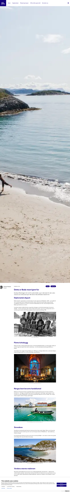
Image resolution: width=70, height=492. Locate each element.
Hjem (9, 3)
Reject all (61, 485)
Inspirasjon (53, 286)
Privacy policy (9, 488)
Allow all (61, 483)
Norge (47, 286)
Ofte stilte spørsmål (35, 3)
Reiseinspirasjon (24, 3)
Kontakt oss (45, 3)
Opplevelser (15, 3)
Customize (3, 488)
